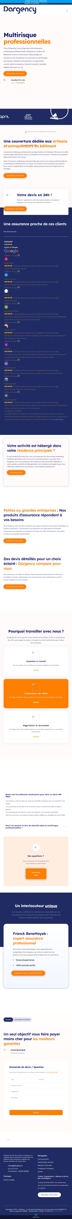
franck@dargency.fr (15, 1166)
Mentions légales (9, 1180)
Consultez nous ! (16, 472)
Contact (36, 670)
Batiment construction (45, 1165)
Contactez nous (36, 873)
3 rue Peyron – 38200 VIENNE (18, 1171)
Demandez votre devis (15, 74)
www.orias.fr (58, 1211)
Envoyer (36, 1112)
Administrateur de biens (45, 1162)
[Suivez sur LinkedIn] (36, 1215)
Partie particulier (43, 1159)
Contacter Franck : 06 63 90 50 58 (28, 973)
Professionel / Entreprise (46, 1168)
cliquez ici (44, 3)
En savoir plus (58, 419)
